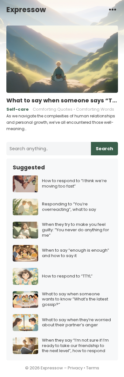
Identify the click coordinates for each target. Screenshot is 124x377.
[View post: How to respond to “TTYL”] (25, 276)
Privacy (75, 368)
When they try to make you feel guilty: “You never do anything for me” (75, 230)
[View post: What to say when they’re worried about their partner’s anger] (25, 322)
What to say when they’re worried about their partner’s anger (76, 322)
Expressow (26, 9)
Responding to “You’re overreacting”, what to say (69, 207)
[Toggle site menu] (112, 9)
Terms (92, 368)
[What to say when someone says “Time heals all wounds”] (62, 59)
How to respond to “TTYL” (67, 276)
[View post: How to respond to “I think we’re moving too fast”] (25, 183)
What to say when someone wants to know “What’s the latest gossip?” (75, 300)
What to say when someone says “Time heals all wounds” (62, 100)
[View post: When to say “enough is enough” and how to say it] (25, 253)
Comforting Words (95, 109)
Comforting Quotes (52, 109)
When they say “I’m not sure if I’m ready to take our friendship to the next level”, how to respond (75, 346)
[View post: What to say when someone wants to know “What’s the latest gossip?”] (25, 299)
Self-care (17, 109)
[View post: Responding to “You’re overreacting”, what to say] (25, 207)
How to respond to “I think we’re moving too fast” (74, 183)
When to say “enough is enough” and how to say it (75, 253)
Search (104, 148)
